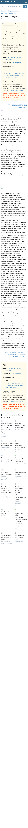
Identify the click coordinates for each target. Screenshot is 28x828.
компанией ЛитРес (17, 90)
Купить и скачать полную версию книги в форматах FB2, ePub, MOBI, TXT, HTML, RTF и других (13, 96)
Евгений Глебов (7, 59)
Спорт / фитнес (16, 63)
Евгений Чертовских (14, 57)
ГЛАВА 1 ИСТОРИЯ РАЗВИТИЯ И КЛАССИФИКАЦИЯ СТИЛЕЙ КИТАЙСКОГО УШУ (16, 75)
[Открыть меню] (25, 2)
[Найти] (25, 6)
